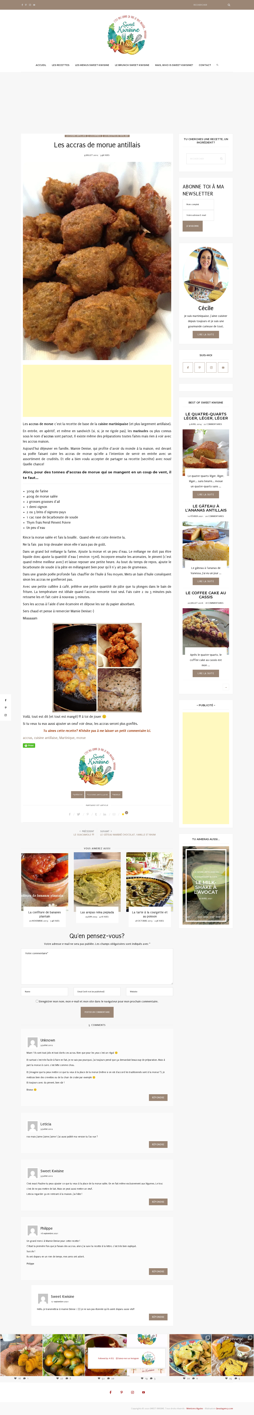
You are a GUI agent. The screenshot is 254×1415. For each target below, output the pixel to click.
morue (81, 738)
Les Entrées (95, 136)
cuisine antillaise (45, 738)
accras (27, 738)
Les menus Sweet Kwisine (92, 65)
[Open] (21, 1355)
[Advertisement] (127, 106)
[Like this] (123, 814)
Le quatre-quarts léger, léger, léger (206, 416)
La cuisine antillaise (76, 136)
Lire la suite (206, 334)
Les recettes (60, 65)
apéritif (78, 795)
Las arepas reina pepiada (97, 912)
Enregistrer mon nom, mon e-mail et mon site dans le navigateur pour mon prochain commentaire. (98, 1001)
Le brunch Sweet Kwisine (132, 65)
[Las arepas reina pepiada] (97, 882)
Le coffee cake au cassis (206, 595)
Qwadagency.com (224, 1408)
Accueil (41, 65)
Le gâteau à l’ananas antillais (206, 508)
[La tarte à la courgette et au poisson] (149, 882)
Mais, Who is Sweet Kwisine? (174, 65)
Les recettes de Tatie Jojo (116, 136)
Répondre (158, 1097)
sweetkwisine (21, 1352)
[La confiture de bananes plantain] (44, 882)
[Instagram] (37, 1371)
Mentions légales (195, 1408)
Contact (205, 65)
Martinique (67, 738)
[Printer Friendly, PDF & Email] (29, 745)
